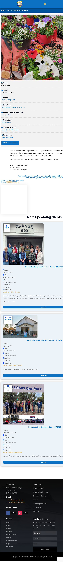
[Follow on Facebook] (8, 513)
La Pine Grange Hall (8, 100)
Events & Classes (11, 534)
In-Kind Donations (11, 540)
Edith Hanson (6, 122)
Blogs (8, 544)
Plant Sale (9, 137)
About (8, 525)
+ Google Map (6, 115)
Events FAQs (9, 181)
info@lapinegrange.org (15, 500)
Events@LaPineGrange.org (10, 130)
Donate (35, 500)
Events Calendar (38, 488)
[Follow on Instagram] (20, 513)
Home (8, 522)
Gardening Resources (40, 504)
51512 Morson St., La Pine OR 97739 (13, 107)
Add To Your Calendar (10, 143)
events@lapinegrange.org (12, 183)
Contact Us (9, 547)
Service (8, 528)
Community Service (39, 496)
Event (3, 137)
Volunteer (36, 511)
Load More (7, 472)
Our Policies (37, 507)
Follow (13, 513)
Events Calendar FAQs (40, 492)
